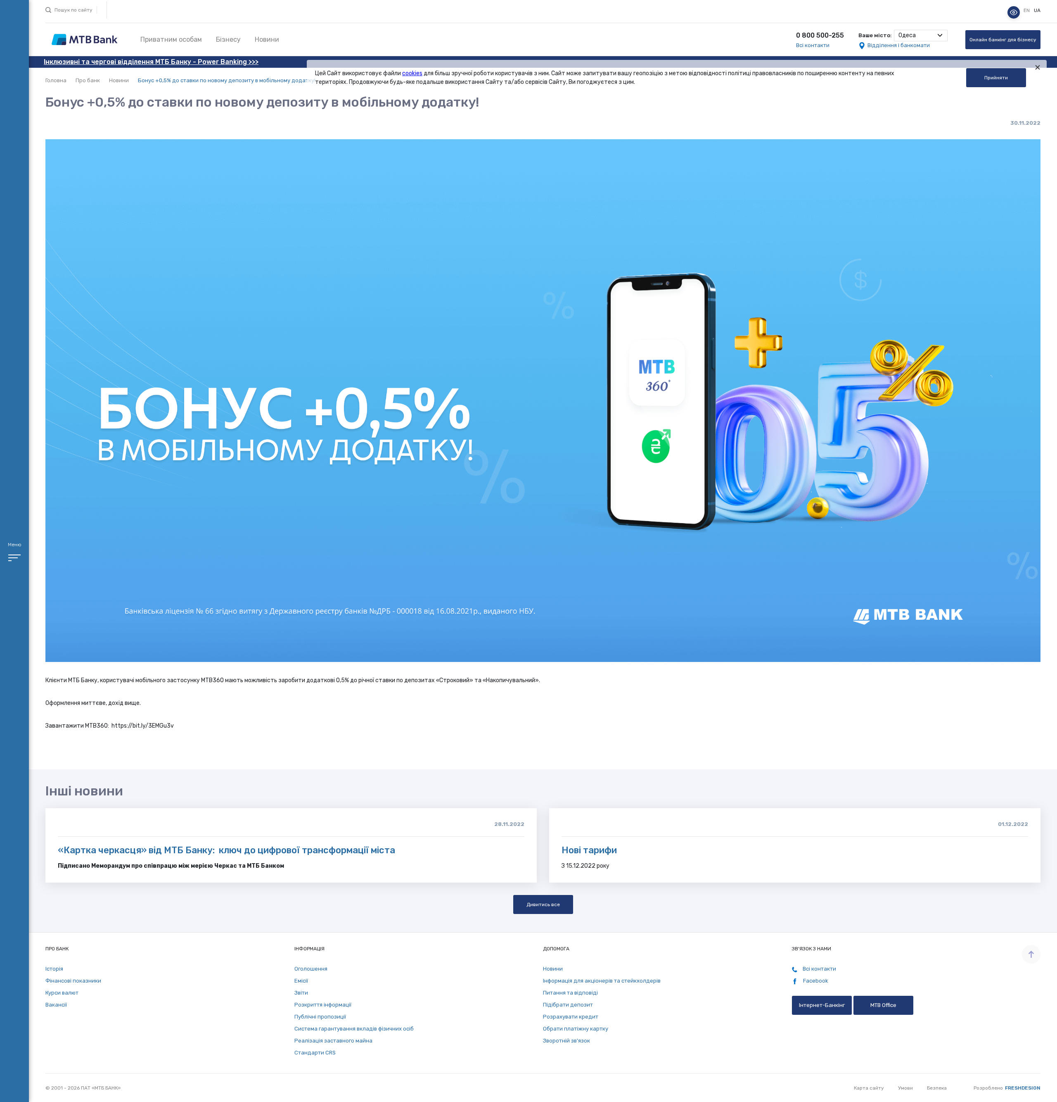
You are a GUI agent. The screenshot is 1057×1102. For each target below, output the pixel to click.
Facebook (815, 981)
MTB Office (883, 1005)
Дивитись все (543, 904)
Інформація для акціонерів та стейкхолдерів (602, 981)
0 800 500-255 (820, 35)
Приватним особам (171, 39)
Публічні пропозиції (320, 1017)
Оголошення (310, 969)
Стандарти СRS (315, 1053)
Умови (905, 1088)
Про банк (88, 80)
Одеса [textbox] (907, 35)
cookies (412, 73)
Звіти (301, 993)
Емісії (301, 981)
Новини (267, 39)
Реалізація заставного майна (333, 1041)
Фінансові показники (73, 981)
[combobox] (921, 35)
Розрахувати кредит (570, 1017)
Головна (55, 80)
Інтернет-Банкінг (822, 1005)
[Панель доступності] (1013, 12)
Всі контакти (812, 45)
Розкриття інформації (322, 1005)
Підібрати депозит (568, 1005)
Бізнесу (228, 39)
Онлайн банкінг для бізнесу (1002, 40)
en (1027, 10)
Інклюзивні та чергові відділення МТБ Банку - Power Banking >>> (151, 62)
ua (1037, 10)
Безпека (937, 1088)
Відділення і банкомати (898, 45)
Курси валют (61, 993)
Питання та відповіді (570, 993)
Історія (54, 969)
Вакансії (56, 1005)
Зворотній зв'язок (566, 1041)
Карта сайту (869, 1088)
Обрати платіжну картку (575, 1029)
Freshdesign (1022, 1088)
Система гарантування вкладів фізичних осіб (354, 1029)
